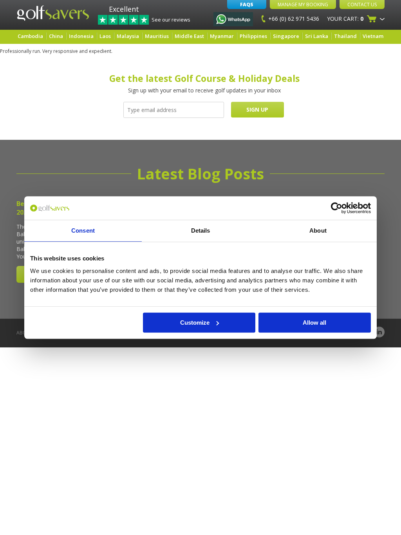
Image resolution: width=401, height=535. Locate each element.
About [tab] (318, 230)
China (56, 36)
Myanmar (222, 36)
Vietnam (373, 36)
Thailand (345, 36)
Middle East (189, 36)
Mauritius (157, 36)
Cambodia (30, 36)
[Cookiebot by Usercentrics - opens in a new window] (336, 208)
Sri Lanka (316, 36)
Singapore (286, 36)
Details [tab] (200, 230)
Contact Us (362, 4)
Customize (195, 322)
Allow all (314, 322)
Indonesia (81, 36)
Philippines (253, 36)
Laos (105, 36)
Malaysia (128, 36)
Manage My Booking (303, 4)
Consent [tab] (83, 230)
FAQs (246, 4)
